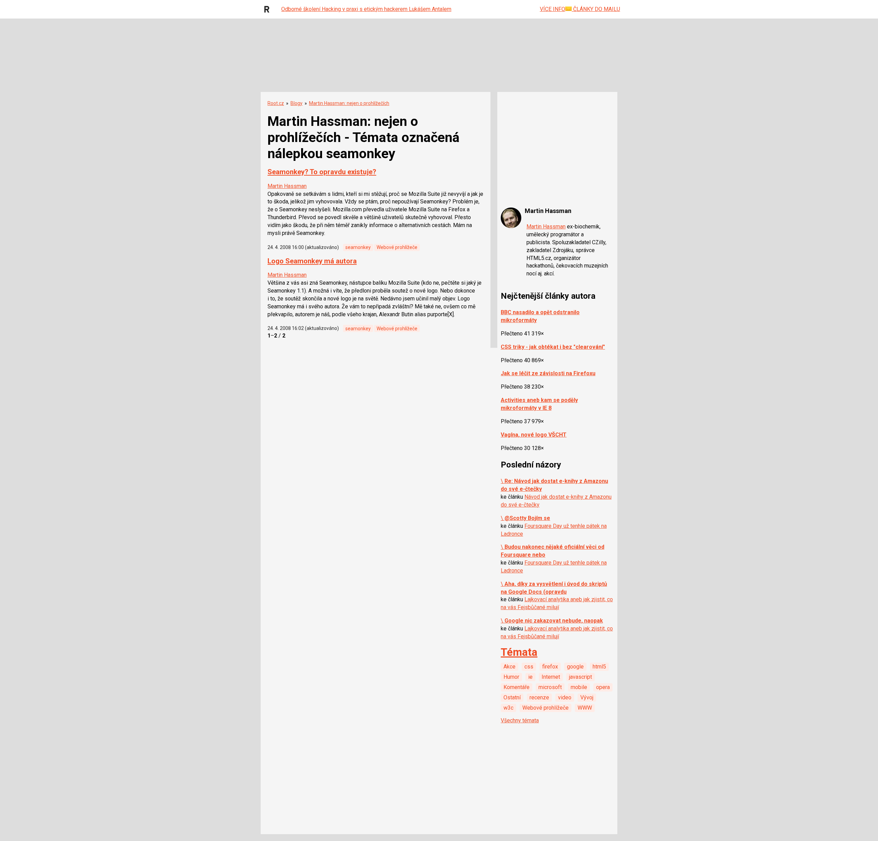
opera (603, 687)
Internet (551, 677)
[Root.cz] (268, 9)
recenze (539, 697)
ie (530, 677)
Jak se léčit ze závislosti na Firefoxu (548, 373)
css (528, 666)
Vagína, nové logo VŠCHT (534, 434)
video (564, 697)
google (575, 666)
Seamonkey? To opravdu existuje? (322, 172)
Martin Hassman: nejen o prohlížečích (349, 103)
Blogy (296, 103)
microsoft (550, 687)
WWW (585, 707)
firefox (550, 666)
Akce (509, 666)
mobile (579, 687)
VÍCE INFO (552, 9)
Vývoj (586, 697)
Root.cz (276, 103)
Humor (511, 677)
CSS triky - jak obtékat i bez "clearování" (553, 347)
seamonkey (358, 247)
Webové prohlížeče (397, 247)
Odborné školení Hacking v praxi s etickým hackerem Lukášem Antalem (366, 9)
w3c (508, 707)
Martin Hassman (287, 186)
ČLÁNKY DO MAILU (596, 9)
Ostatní (512, 697)
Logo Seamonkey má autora (312, 261)
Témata (519, 652)
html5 (599, 666)
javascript (580, 677)
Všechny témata (520, 720)
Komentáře (516, 687)
